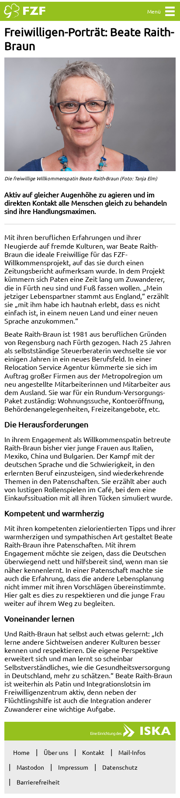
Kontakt (93, 752)
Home (21, 752)
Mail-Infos (131, 752)
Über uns (56, 752)
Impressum (73, 767)
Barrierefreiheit (38, 782)
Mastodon (30, 767)
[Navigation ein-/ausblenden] (170, 13)
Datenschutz (120, 767)
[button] (90, 114)
